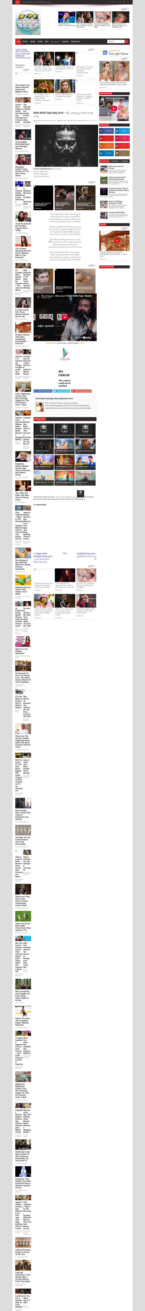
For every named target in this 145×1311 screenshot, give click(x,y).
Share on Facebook (44, 391)
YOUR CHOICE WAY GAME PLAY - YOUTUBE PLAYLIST (23, 56)
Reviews (25, 41)
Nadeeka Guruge (73, 120)
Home (18, 41)
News (46, 41)
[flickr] (116, 2)
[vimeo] (112, 2)
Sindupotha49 (81, 120)
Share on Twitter (63, 391)
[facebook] (104, 2)
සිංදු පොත (36, 122)
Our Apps (65, 41)
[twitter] (108, 2)
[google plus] (128, 2)
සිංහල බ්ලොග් (55, 41)
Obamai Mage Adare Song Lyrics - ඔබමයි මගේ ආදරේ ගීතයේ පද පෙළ (41, 2)
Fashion (32, 41)
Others (40, 41)
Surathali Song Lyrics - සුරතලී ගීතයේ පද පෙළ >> (86, 556)
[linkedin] (124, 2)
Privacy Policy (75, 41)
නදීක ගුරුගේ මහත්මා (91, 120)
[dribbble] (120, 2)
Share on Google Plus (83, 391)
